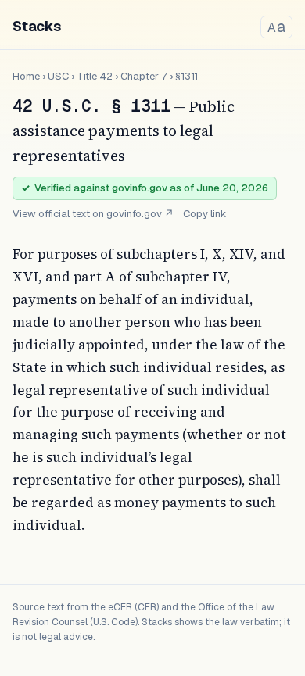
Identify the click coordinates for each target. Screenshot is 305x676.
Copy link (205, 213)
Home (26, 76)
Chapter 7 (143, 76)
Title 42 (95, 76)
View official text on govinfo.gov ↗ (93, 213)
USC (58, 76)
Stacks (37, 26)
